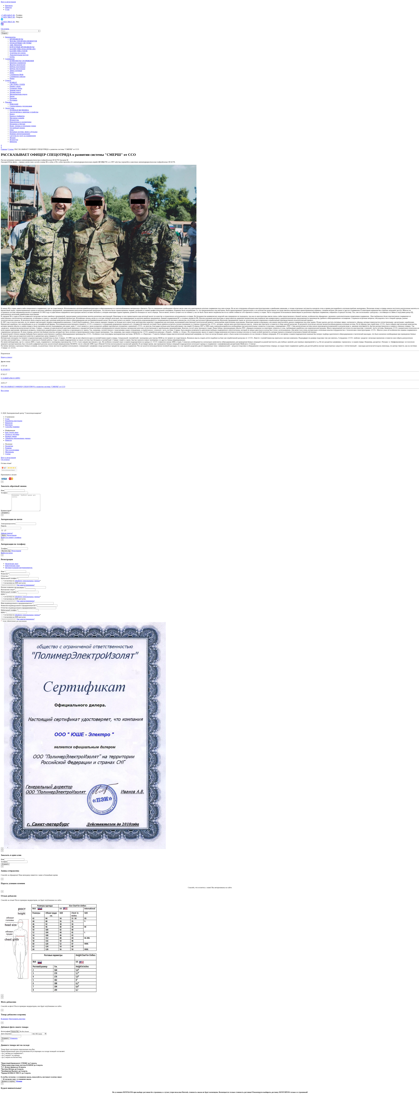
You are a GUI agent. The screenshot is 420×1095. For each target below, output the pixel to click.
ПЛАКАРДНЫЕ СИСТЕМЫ (20, 43)
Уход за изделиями (12, 450)
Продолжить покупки (17, 1019)
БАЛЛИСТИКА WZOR (18, 51)
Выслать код (6, 551)
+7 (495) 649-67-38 (8, 15)
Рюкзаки (8, 102)
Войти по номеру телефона (11, 537)
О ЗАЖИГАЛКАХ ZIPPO (10, 378)
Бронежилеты (10, 37)
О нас (7, 9)
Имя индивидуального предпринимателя (17, 603)
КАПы (12, 57)
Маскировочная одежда (18, 94)
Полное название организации (13, 587)
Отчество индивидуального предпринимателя (18, 608)
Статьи (11, 149)
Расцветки (9, 446)
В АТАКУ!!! (5, 369)
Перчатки (13, 98)
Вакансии (9, 423)
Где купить (5, 29)
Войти (4, 535)
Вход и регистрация (8, 2)
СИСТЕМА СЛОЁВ (17, 84)
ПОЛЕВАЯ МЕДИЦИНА (19, 110)
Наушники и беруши (17, 124)
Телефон (4, 493)
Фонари (13, 138)
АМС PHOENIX (16, 45)
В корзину (5, 1019)
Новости (8, 7)
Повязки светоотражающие (20, 134)
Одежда (8, 80)
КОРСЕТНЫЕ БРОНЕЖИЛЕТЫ (22, 47)
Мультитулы (14, 120)
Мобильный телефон (9, 578)
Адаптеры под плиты (18, 53)
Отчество (4, 576)
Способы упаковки (12, 427)
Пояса (12, 73)
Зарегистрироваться (8, 585)
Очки (12, 130)
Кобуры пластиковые (17, 67)
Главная (4, 149)
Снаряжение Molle (16, 74)
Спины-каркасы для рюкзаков (21, 106)
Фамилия (5, 574)
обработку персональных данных (27, 581)
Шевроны (13, 142)
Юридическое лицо (12, 566)
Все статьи (5, 390)
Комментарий (6, 510)
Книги (12, 114)
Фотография (5, 1031)
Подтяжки (13, 100)
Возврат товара (11, 436)
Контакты (9, 5)
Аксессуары (9, 108)
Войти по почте (7, 553)
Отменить (14, 1038)
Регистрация (11, 535)
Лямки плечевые (16, 71)
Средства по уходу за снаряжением (23, 136)
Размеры (8, 448)
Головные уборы (16, 88)
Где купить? (5, 460)
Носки (12, 96)
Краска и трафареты (17, 116)
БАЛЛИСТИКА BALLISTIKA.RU (23, 49)
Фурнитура (14, 140)
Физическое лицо (11, 564)
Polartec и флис (15, 86)
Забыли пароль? (7, 533)
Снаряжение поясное (17, 76)
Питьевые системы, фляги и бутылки (23, 132)
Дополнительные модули (19, 55)
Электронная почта (8, 524)
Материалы (9, 452)
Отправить (5, 513)
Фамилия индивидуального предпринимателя (19, 605)
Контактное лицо (8, 590)
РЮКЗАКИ (14, 104)
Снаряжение (10, 59)
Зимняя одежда (15, 90)
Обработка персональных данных (18, 438)
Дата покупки (6, 1034)
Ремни (12, 78)
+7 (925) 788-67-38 (8, 17)
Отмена (19, 1081)
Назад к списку (6, 357)
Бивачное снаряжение (18, 63)
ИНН (3, 594)
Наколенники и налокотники (20, 122)
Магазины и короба (17, 118)
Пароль (3, 526)
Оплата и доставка (12, 434)
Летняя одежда (15, 92)
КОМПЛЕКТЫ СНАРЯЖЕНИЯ (22, 61)
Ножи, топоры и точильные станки (23, 126)
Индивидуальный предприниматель (18, 568)
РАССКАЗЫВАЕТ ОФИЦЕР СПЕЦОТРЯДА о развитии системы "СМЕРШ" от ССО (33, 387)
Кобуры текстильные (17, 69)
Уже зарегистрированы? (26, 585)
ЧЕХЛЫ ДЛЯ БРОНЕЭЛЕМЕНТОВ (23, 41)
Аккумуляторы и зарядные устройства (24, 112)
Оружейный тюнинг (17, 128)
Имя (2, 490)
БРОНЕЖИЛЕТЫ (16, 39)
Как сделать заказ (11, 432)
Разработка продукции (13, 421)
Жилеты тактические (17, 65)
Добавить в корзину (8, 1081)
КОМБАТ (13, 82)
